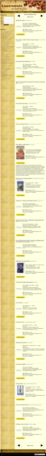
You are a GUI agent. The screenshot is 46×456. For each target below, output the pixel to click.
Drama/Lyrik (4, 37)
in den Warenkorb (20, 34)
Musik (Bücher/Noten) (6, 60)
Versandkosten (27, 30)
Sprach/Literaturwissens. (7, 75)
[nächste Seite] (42, 17)
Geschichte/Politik (5, 44)
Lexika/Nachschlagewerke (7, 58)
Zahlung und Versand (30, 451)
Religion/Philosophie (6, 67)
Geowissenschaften (5, 43)
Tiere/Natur (4, 76)
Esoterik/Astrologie (6, 40)
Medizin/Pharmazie (6, 59)
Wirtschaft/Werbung (6, 78)
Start (14, 12)
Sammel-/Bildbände (6, 69)
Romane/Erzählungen (6, 68)
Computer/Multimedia (6, 34)
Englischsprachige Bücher (7, 38)
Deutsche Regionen (6, 36)
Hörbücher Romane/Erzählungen (8, 46)
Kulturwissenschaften (6, 56)
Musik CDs (4, 62)
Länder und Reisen (5, 57)
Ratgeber (4, 66)
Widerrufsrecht (23, 451)
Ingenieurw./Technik (6, 51)
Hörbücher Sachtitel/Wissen (7, 47)
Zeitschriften (4, 80)
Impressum (4, 451)
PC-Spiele (4, 64)
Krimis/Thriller (5, 55)
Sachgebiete (21, 12)
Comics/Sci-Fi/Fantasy (6, 32)
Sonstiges (4, 72)
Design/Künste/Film (6, 35)
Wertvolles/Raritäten (6, 77)
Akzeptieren (37, 454)
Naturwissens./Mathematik (7, 63)
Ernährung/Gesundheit (6, 39)
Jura (3, 53)
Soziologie (4, 73)
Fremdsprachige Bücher (6, 41)
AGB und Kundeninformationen (13, 451)
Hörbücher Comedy (6, 45)
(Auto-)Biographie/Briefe (7, 31)
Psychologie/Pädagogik (6, 65)
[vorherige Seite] (18, 17)
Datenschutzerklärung (39, 451)
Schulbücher (4, 71)
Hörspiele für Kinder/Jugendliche (6, 50)
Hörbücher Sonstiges (6, 48)
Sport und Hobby (5, 74)
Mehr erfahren (5, 454)
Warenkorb (30, 12)
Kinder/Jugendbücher (6, 54)
